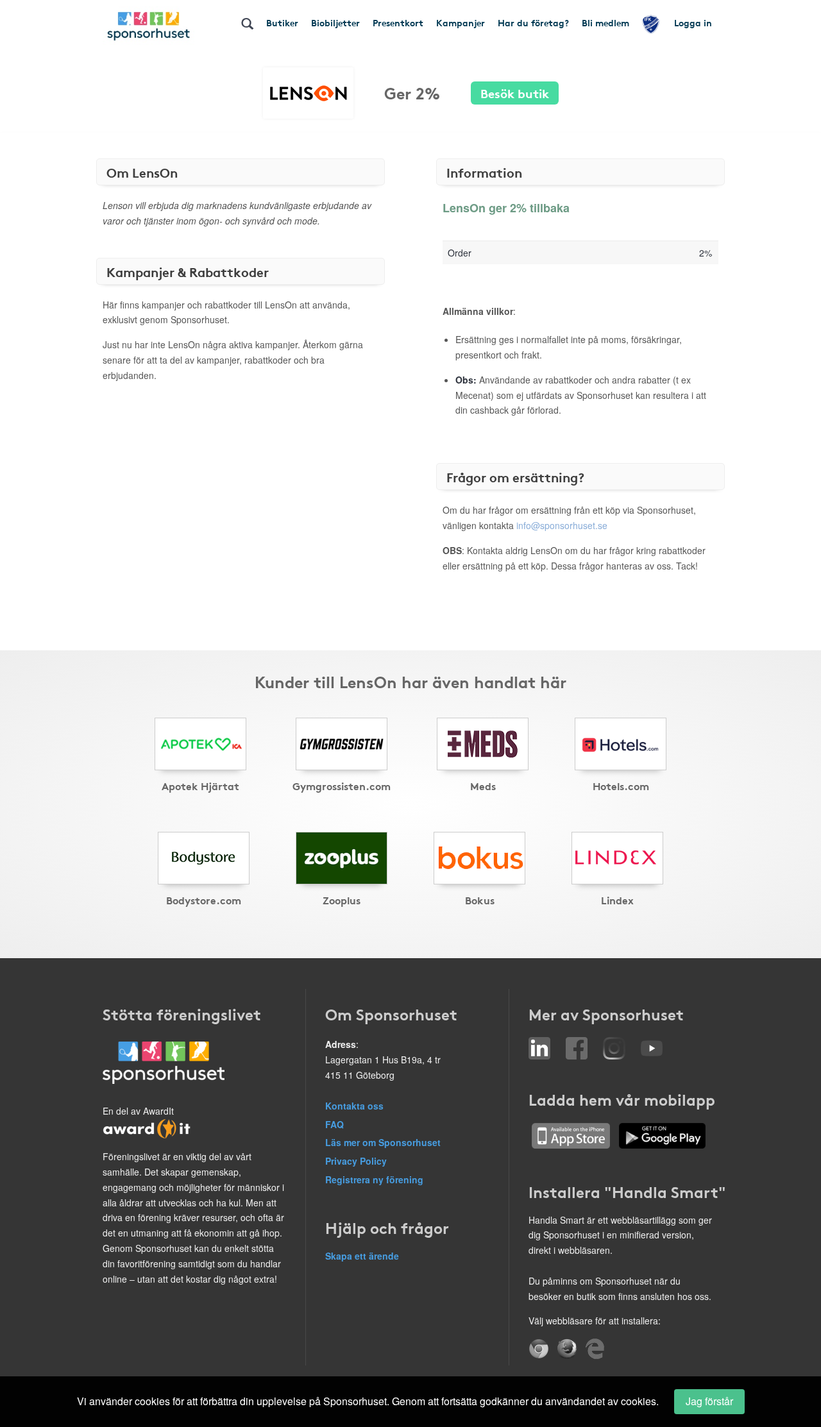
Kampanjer (460, 22)
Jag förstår (709, 1401)
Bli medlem (605, 22)
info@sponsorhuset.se (561, 525)
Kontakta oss (354, 1105)
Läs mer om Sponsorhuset (383, 1142)
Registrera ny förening (374, 1179)
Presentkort (398, 22)
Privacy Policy (356, 1160)
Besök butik (514, 92)
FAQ (334, 1124)
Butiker (282, 22)
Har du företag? (533, 22)
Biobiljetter (335, 22)
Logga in (693, 22)
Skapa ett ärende (362, 1255)
